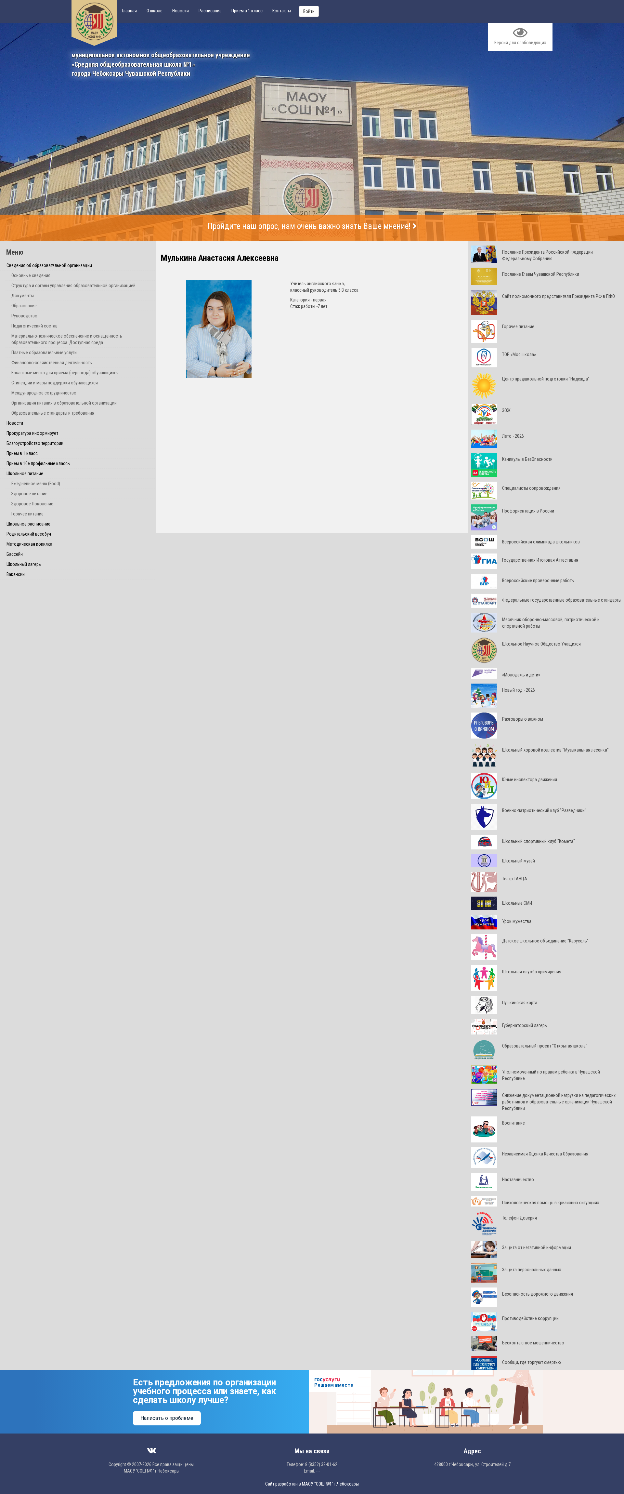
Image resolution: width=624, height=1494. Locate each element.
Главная (129, 10)
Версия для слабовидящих (520, 42)
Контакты (281, 10)
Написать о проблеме (166, 1418)
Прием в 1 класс (247, 10)
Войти (309, 11)
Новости (180, 10)
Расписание (210, 10)
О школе (154, 10)
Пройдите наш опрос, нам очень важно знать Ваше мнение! (310, 226)
